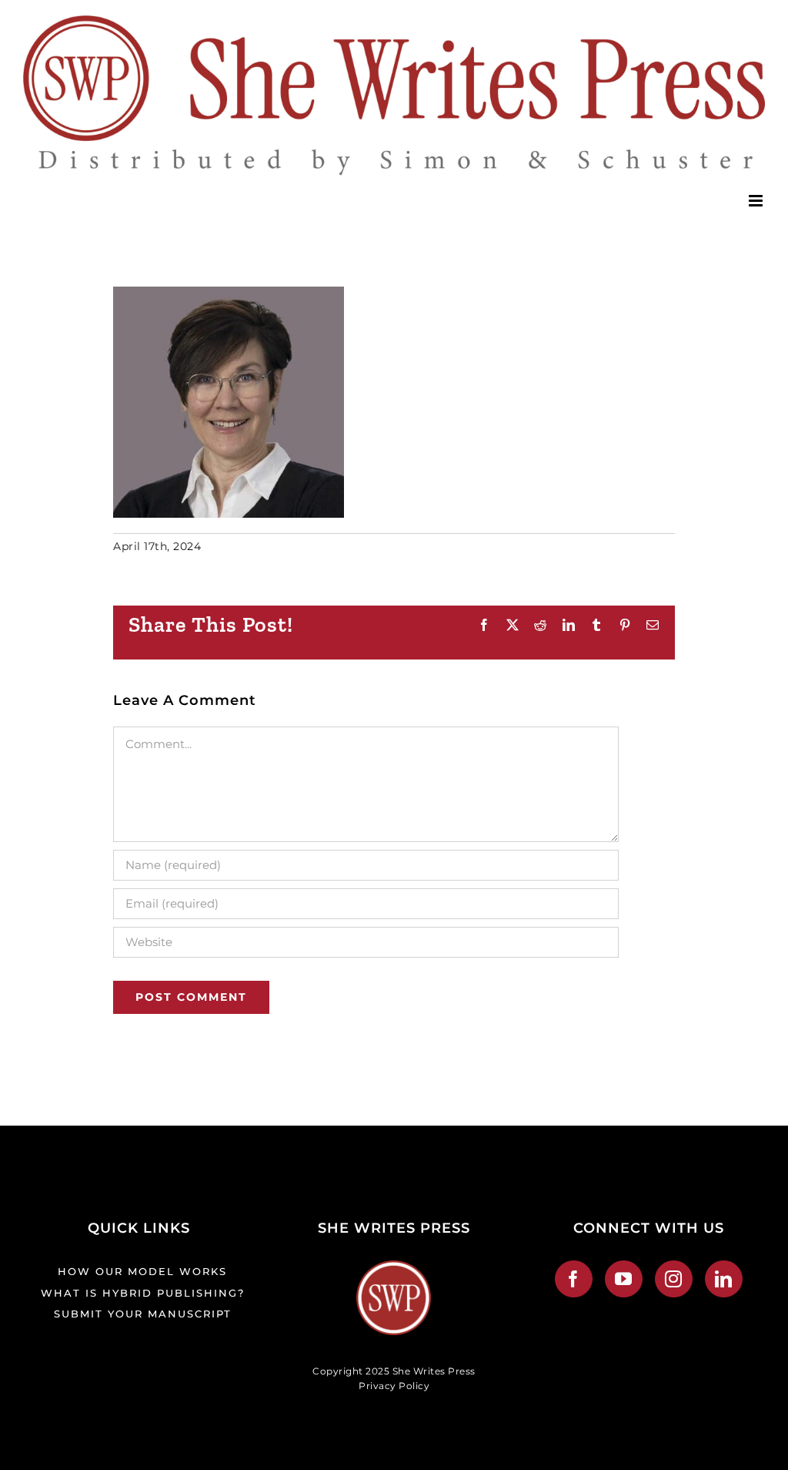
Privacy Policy (394, 1385)
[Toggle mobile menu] (757, 201)
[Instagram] (674, 1278)
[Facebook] (574, 1278)
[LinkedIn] (724, 1278)
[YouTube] (624, 1278)
